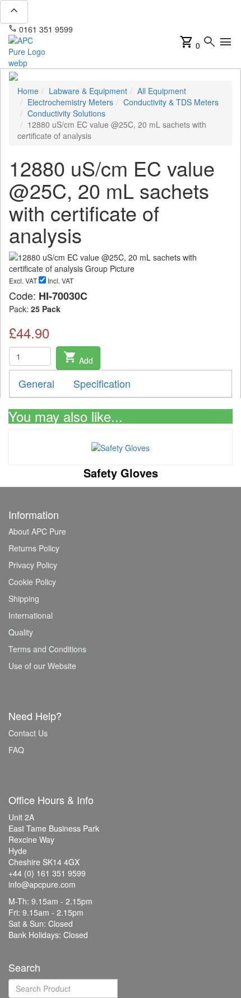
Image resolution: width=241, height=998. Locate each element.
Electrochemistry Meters (70, 102)
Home (28, 90)
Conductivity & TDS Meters (171, 102)
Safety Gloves (121, 473)
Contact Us (28, 733)
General (36, 383)
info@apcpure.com (114, 29)
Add (78, 358)
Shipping (23, 598)
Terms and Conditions (47, 648)
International (30, 615)
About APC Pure (37, 531)
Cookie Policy (32, 581)
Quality (20, 632)
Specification (102, 383)
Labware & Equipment (88, 90)
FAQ (16, 749)
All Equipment (161, 90)
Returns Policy (33, 548)
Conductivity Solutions (66, 113)
